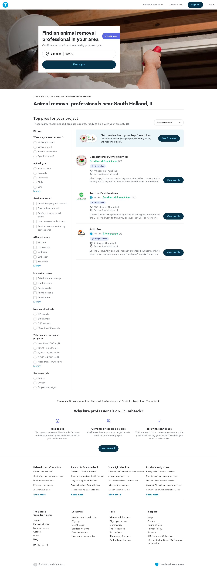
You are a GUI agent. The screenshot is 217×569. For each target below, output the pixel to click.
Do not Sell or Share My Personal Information (165, 542)
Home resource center (83, 536)
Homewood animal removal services (163, 490)
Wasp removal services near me (123, 480)
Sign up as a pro (118, 521)
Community (116, 525)
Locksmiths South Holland (83, 471)
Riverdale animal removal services (161, 476)
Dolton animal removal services (160, 480)
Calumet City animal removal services (163, 485)
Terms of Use (155, 525)
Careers (37, 531)
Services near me (80, 528)
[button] (95, 197)
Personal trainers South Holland (86, 485)
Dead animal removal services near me (126, 471)
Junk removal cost (41, 490)
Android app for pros (121, 540)
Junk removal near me (118, 476)
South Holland (57, 96)
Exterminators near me (119, 490)
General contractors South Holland (87, 476)
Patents (152, 532)
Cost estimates (80, 532)
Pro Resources (117, 528)
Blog (35, 539)
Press (36, 535)
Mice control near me (118, 485)
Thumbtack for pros (120, 517)
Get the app (78, 525)
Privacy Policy (155, 528)
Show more (39, 494)
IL (47, 96)
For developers (41, 528)
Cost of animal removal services (48, 476)
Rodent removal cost (43, 471)
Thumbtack (38, 96)
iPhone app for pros (120, 536)
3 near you (111, 35)
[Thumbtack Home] (5, 4)
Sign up (76, 521)
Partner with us (41, 524)
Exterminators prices (43, 485)
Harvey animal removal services (160, 471)
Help (150, 517)
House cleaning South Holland (85, 490)
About (36, 520)
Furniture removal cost (43, 480)
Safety (151, 521)
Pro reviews (116, 532)
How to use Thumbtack (84, 517)
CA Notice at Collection (160, 536)
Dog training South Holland (84, 480)
